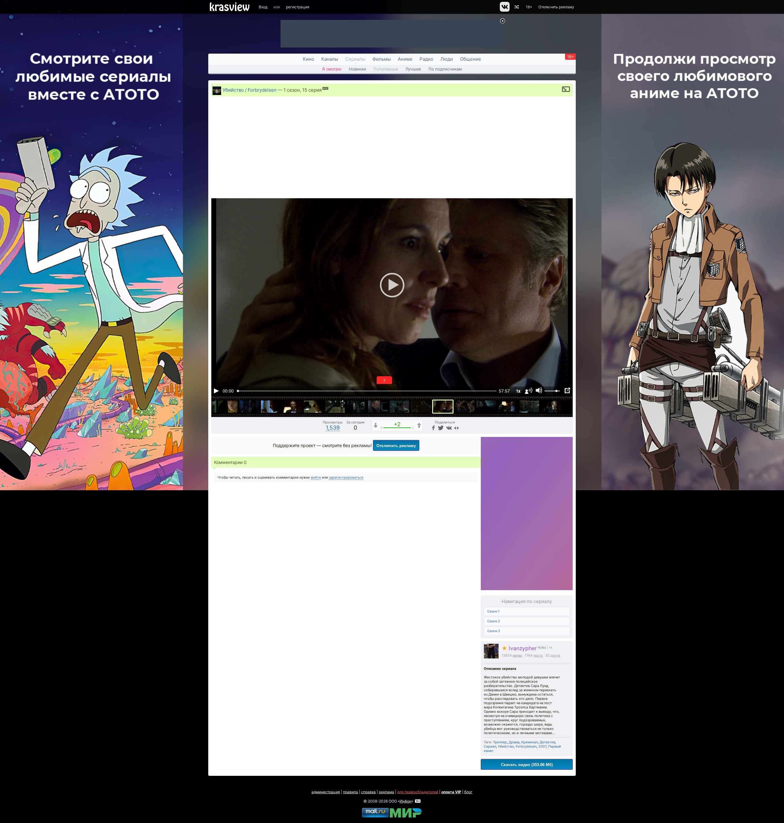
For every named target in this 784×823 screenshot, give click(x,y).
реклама (386, 792)
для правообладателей (417, 792)
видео (517, 656)
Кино (308, 59)
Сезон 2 (493, 621)
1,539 (333, 427)
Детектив (547, 742)
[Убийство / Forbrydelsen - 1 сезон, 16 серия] (465, 407)
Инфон (405, 801)
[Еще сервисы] (456, 427)
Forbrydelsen (526, 746)
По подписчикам (445, 68)
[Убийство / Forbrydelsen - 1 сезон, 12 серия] (378, 407)
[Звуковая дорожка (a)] (528, 390)
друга (555, 656)
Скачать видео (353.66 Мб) (527, 764)
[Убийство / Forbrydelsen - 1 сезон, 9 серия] (313, 407)
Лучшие (413, 68)
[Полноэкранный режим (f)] (567, 390)
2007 (542, 746)
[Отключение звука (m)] (539, 390)
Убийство (506, 746)
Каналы (329, 59)
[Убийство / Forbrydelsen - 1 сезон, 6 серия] (249, 407)
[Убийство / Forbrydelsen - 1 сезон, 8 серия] (292, 407)
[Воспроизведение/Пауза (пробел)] (216, 390)
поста (538, 656)
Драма (514, 742)
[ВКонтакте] (448, 427)
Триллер (500, 742)
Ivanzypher (519, 648)
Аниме (405, 59)
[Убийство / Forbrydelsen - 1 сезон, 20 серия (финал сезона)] (550, 407)
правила (350, 792)
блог (468, 792)
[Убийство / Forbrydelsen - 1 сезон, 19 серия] (529, 407)
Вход (263, 7)
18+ (529, 7)
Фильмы (381, 59)
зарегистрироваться (346, 477)
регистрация (297, 7)
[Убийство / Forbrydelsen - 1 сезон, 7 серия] (270, 407)
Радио (426, 59)
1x (518, 391)
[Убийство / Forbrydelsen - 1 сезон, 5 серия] (228, 407)
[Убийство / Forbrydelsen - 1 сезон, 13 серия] (399, 407)
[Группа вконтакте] (504, 10)
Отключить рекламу (556, 7)
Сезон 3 (493, 631)
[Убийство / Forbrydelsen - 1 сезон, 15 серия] (443, 407)
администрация (325, 792)
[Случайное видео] (516, 7)
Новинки (357, 68)
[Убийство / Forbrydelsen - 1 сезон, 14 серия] (421, 407)
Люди (446, 59)
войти (316, 477)
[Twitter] (440, 427)
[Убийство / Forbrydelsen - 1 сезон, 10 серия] (335, 407)
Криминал (529, 742)
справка (368, 792)
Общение (470, 59)
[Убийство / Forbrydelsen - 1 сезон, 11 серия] (356, 407)
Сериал (490, 746)
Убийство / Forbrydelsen (250, 90)
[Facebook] (432, 427)
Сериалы (355, 59)
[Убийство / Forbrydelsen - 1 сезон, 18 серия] (507, 407)
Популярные (385, 68)
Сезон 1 (493, 611)
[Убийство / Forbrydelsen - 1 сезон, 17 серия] (486, 407)
